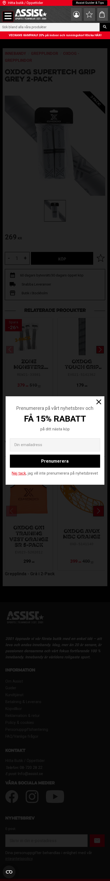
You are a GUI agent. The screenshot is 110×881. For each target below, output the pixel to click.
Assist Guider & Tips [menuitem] (90, 3)
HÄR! (98, 35)
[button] (8, 16)
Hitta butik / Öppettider (25, 3)
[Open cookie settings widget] (9, 872)
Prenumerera (55, 461)
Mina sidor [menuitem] (76, 14)
